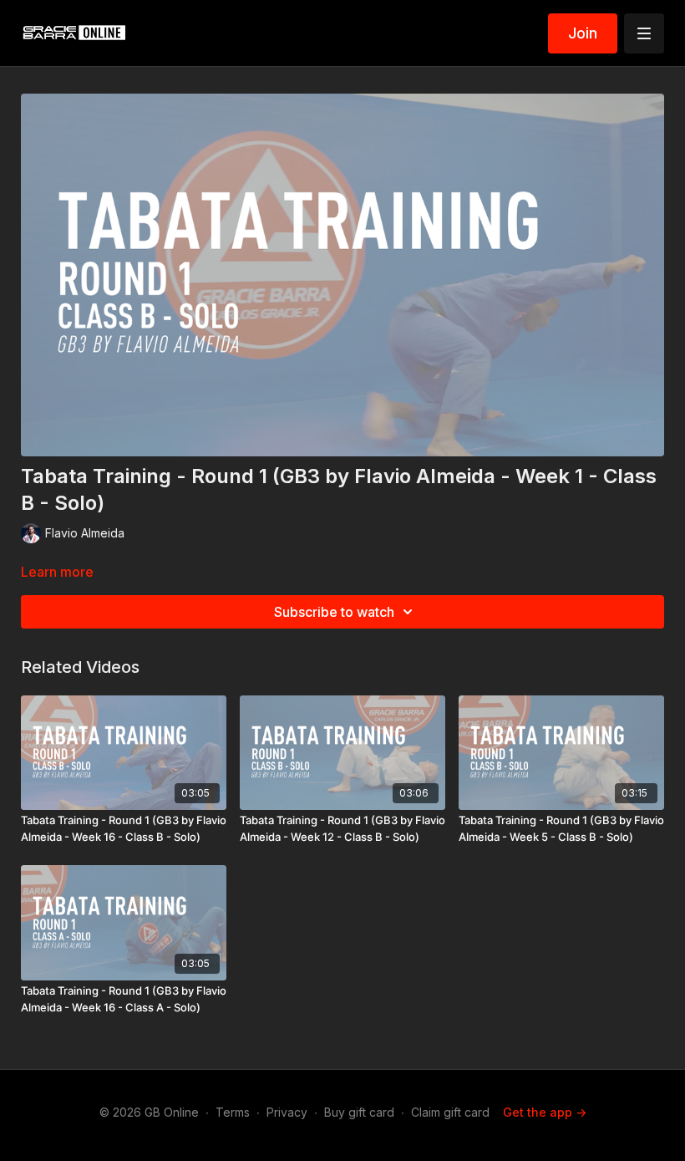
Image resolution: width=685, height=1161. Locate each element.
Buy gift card (359, 1112)
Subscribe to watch (334, 611)
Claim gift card (450, 1112)
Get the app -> (544, 1112)
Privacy (286, 1112)
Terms (233, 1112)
